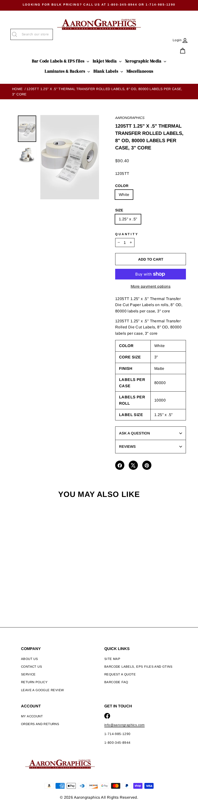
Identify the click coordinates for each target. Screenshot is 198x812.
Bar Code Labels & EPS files (58, 61)
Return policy (34, 682)
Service (28, 674)
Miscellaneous (140, 71)
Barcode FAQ (116, 682)
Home (17, 89)
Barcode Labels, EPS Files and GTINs (138, 666)
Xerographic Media (144, 61)
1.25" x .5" (128, 219)
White (124, 195)
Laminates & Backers (65, 71)
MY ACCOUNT (32, 716)
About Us (29, 659)
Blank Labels (106, 71)
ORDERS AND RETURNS (40, 724)
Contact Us (31, 666)
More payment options (150, 286)
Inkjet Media (105, 61)
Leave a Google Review (42, 690)
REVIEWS (127, 446)
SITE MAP (112, 659)
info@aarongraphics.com (124, 725)
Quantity (127, 234)
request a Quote (120, 674)
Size (119, 210)
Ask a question (134, 433)
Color (121, 186)
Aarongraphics (129, 118)
